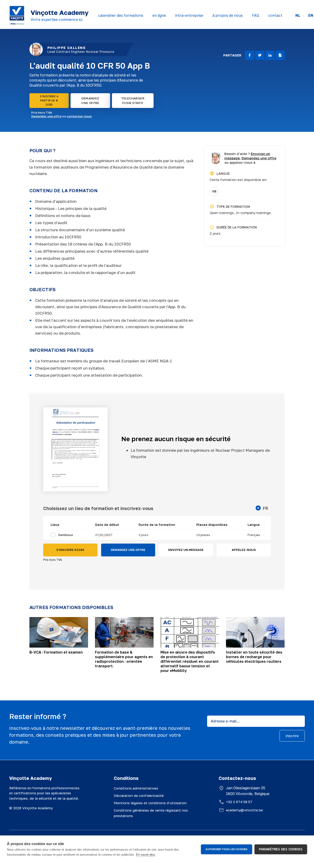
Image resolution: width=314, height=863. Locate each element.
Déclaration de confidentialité (139, 795)
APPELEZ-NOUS (244, 550)
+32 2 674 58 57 (239, 802)
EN (310, 15)
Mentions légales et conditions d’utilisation (150, 803)
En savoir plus (145, 854)
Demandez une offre (259, 158)
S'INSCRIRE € (70, 550)
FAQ (255, 15)
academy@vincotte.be (244, 810)
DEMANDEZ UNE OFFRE (90, 100)
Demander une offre (46, 116)
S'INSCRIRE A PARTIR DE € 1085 (49, 100)
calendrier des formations (120, 15)
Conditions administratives (136, 788)
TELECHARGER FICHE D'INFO (132, 100)
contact (275, 15)
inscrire (292, 735)
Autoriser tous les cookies (226, 849)
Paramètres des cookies (281, 849)
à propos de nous (227, 15)
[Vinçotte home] (17, 15)
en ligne (159, 15)
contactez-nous (79, 116)
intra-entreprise (189, 15)
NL (297, 15)
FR (214, 191)
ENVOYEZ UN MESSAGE (185, 550)
